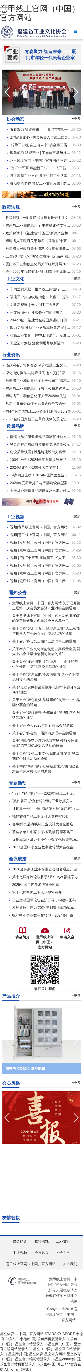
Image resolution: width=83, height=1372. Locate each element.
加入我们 (70, 1264)
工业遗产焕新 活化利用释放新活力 (37, 343)
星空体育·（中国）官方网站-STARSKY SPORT (37, 1334)
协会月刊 (63, 1253)
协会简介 (20, 1241)
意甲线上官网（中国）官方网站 (40, 13)
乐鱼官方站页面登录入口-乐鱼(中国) (28, 1364)
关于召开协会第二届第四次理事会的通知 (44, 733)
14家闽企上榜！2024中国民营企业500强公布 (45, 475)
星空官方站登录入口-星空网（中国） (44, 1344)
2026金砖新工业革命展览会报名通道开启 (44, 869)
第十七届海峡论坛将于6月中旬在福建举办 (45, 877)
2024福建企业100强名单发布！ (34, 467)
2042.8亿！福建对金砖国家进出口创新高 (42, 320)
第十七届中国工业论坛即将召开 (37, 892)
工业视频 (20, 1253)
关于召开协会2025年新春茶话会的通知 (42, 725)
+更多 (76, 118)
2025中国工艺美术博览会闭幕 (35, 885)
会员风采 (42, 1253)
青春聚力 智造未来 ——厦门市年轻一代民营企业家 (50, 54)
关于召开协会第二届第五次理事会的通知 (44, 641)
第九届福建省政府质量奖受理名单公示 (40, 444)
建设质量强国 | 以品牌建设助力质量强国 (41, 452)
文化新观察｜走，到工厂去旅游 (35, 305)
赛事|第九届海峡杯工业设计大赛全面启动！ (46, 824)
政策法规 (42, 1241)
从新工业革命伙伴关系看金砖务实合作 (36, 404)
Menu (75, 31)
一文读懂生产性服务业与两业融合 (36, 312)
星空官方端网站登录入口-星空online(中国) (48, 1359)
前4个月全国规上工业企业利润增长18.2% (38, 411)
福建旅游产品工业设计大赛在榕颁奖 (40, 816)
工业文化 (63, 1241)
